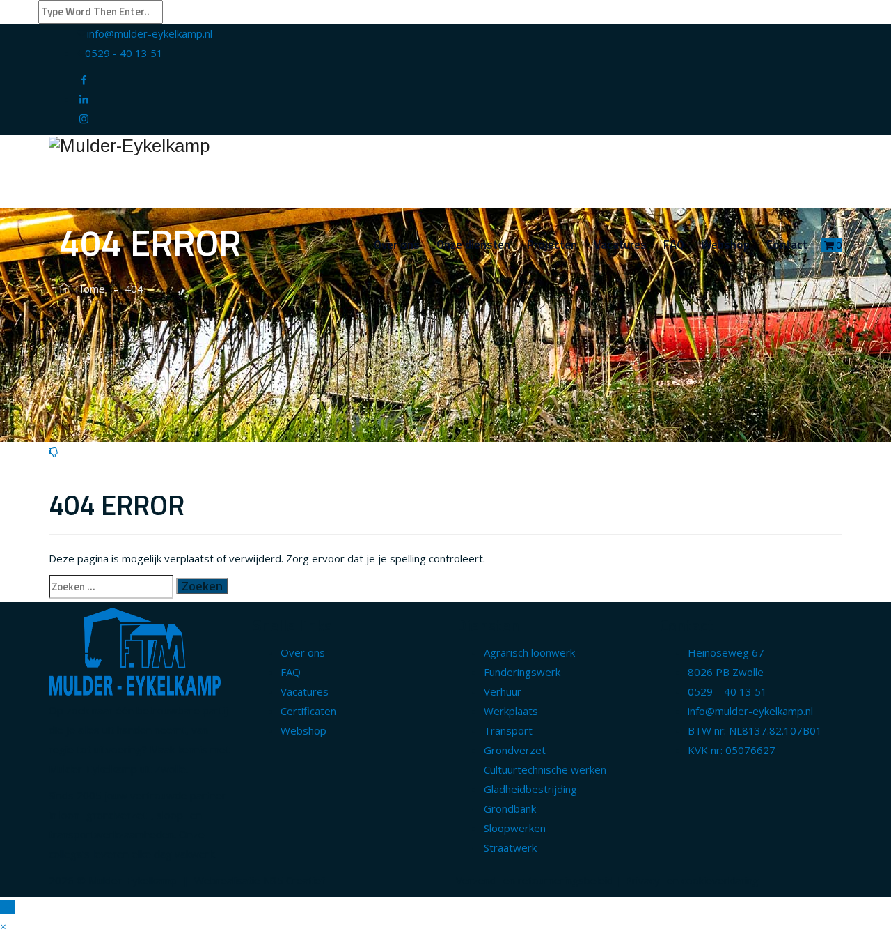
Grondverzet (515, 750)
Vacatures (620, 245)
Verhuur (502, 691)
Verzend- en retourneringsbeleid (534, 880)
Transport (508, 730)
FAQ (673, 245)
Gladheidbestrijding (530, 789)
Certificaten (308, 711)
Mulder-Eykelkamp (132, 880)
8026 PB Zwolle (726, 672)
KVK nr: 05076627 (731, 750)
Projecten (552, 245)
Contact (786, 245)
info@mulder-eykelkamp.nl (149, 33)
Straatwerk (510, 847)
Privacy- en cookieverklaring (692, 880)
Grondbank (510, 808)
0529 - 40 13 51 (124, 53)
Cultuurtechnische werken (545, 769)
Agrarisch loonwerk (529, 652)
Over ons (397, 245)
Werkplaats (511, 711)
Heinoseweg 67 (726, 652)
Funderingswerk (522, 672)
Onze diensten (473, 245)
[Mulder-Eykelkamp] (445, 145)
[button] (3, 926)
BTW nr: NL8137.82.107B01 (755, 730)
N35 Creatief (293, 880)
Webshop (725, 245)
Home (87, 289)
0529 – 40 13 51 (727, 691)
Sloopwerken (515, 828)
